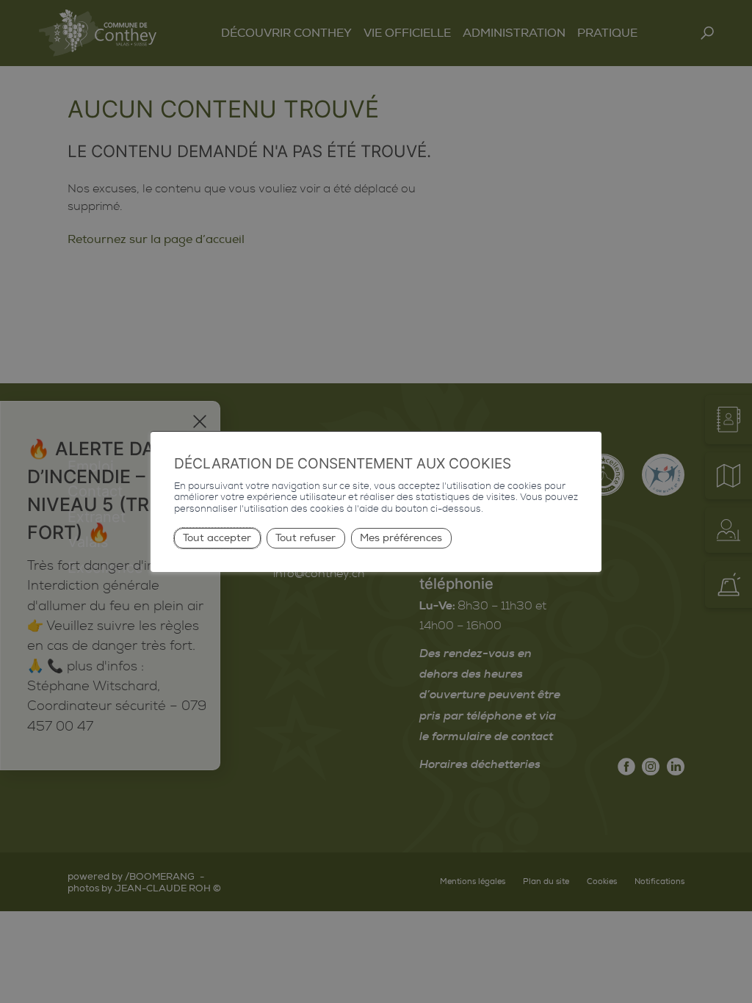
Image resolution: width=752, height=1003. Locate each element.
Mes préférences (401, 538)
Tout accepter (217, 538)
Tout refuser (305, 538)
